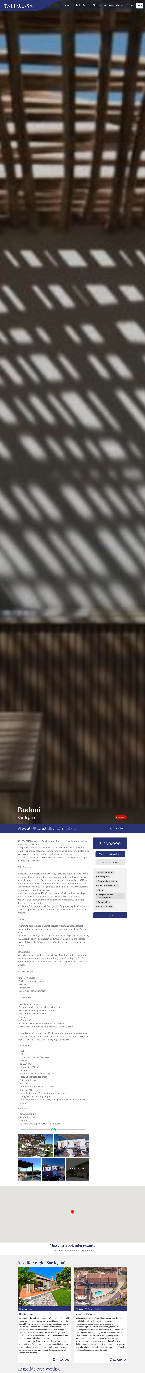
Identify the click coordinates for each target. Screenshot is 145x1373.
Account (130, 5)
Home (66, 5)
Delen (110, 915)
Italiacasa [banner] (13, 5)
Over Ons (108, 5)
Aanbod (76, 5)
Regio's (86, 5)
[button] (72, 1212)
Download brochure (110, 862)
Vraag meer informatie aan (110, 854)
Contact (119, 5)
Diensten (97, 5)
